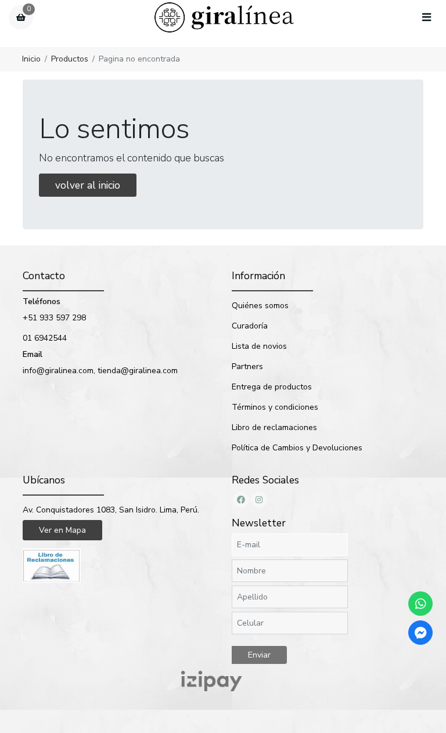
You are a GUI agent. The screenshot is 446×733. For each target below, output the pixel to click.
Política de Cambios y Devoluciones (297, 447)
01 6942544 (45, 338)
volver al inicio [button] (87, 185)
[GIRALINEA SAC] (224, 17)
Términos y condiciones (275, 407)
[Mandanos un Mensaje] (420, 632)
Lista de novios (259, 346)
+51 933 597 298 (54, 317)
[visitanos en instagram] (259, 500)
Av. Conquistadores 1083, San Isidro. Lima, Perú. (111, 509)
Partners (247, 366)
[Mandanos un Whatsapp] (420, 603)
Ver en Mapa (62, 530)
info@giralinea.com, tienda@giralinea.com (100, 370)
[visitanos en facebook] (241, 500)
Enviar (259, 654)
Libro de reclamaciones (274, 427)
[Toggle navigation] (426, 18)
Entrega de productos (272, 386)
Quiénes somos (260, 305)
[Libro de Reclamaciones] (52, 564)
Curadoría (250, 325)
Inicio (31, 58)
